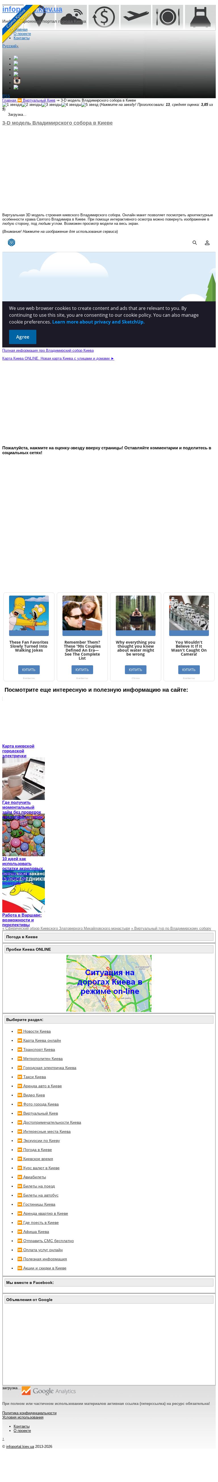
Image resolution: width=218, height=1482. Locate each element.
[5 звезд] (89, 104)
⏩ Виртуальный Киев (37, 1113)
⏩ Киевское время (35, 1158)
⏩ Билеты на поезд (36, 1186)
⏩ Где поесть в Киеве (38, 1222)
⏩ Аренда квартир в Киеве (42, 1213)
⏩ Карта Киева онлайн (39, 1040)
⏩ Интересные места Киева (44, 1131)
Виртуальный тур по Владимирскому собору (171, 928)
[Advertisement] (109, 169)
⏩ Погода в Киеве (34, 1149)
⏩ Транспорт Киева (36, 1049)
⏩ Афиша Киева (33, 1231)
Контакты (22, 1426)
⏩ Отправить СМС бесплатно (45, 1240)
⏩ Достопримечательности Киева (49, 1122)
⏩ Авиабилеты (31, 1177)
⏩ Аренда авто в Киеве (39, 1086)
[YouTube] (16, 75)
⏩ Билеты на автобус (37, 1195)
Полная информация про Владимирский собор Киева (48, 350)
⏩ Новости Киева (34, 1031)
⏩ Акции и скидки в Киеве (41, 1268)
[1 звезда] (12, 104)
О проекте (22, 1431)
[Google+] (16, 59)
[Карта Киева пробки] (109, 1010)
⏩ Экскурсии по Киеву (38, 1140)
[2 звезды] (31, 104)
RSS (6, 96)
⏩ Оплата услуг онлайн (40, 1250)
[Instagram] (17, 83)
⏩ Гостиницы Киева (36, 1204)
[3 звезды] (51, 104)
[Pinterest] (16, 88)
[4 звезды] (71, 104)
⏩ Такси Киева (31, 1077)
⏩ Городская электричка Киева (46, 1067)
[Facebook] (16, 64)
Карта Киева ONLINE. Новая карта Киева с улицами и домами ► (58, 358)
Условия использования (22, 1417)
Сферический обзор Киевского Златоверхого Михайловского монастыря (66, 928)
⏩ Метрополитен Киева (40, 1058)
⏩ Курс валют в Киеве (38, 1168)
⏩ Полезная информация (42, 1259)
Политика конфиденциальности (29, 1413)
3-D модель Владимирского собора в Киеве (57, 123)
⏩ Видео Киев (31, 1095)
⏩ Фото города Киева (38, 1104)
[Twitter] (16, 69)
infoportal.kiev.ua (20, 1446)
